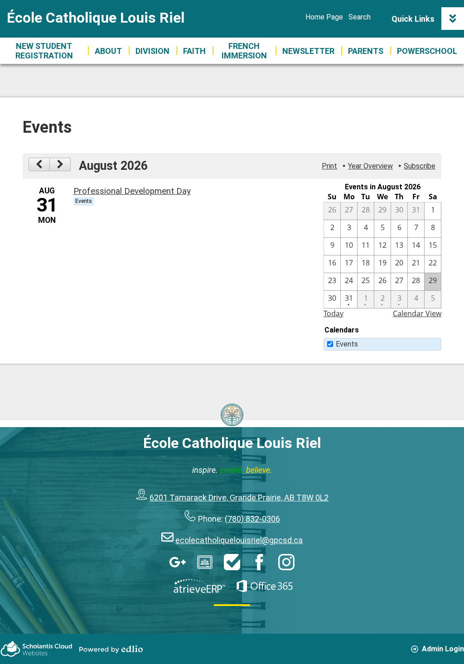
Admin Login (443, 649)
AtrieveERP (199, 586)
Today (333, 313)
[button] (108, 51)
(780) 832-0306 (252, 519)
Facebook (259, 562)
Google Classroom (205, 562)
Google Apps (178, 562)
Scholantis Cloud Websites (36, 649)
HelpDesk (232, 562)
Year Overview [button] (370, 166)
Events (347, 344)
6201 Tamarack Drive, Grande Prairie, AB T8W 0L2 (239, 497)
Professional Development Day (132, 191)
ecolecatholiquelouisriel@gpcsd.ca (239, 540)
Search (359, 17)
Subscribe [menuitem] (419, 166)
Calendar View (417, 313)
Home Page (324, 17)
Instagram (286, 562)
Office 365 (265, 586)
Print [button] (329, 166)
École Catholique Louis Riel (95, 17)
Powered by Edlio (111, 649)
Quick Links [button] (413, 19)
